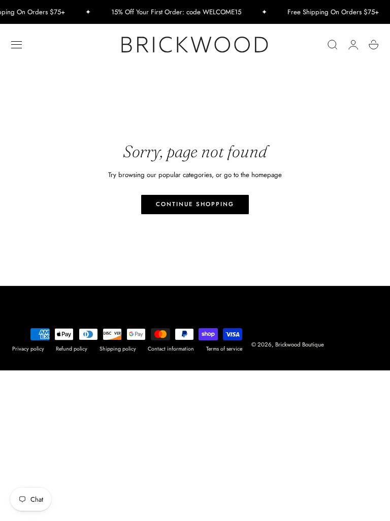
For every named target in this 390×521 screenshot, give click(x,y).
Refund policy (71, 349)
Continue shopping (195, 204)
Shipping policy (118, 349)
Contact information (171, 349)
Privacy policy (28, 349)
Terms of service (224, 349)
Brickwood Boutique (299, 344)
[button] (17, 45)
